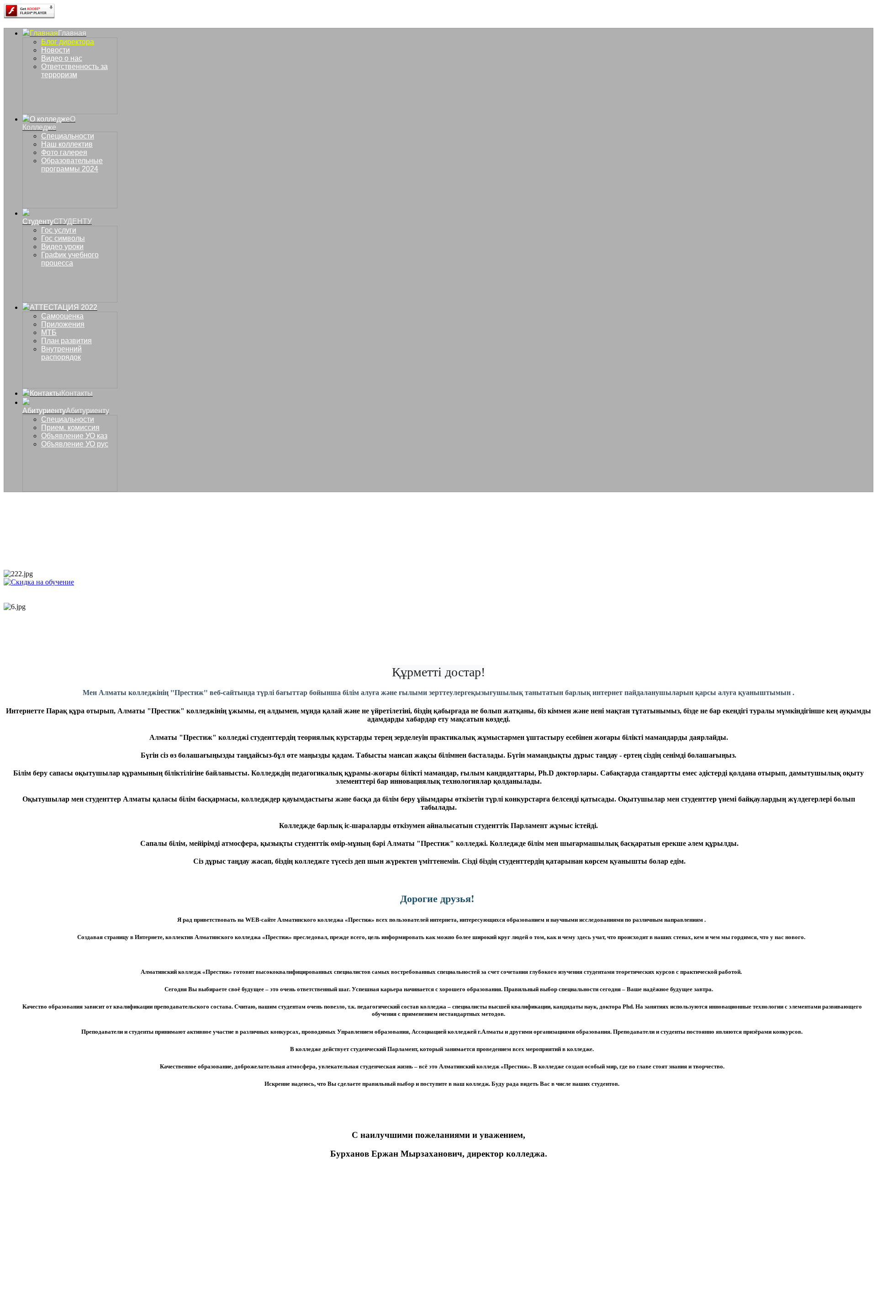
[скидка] (39, 582)
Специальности (67, 136)
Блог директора (67, 42)
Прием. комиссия (70, 427)
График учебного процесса (70, 259)
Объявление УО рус (74, 444)
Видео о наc (61, 58)
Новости (55, 50)
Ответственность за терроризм (74, 71)
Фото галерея (64, 152)
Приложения (63, 324)
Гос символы (63, 238)
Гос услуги (58, 230)
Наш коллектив (67, 144)
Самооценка (62, 316)
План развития (66, 341)
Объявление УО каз (74, 436)
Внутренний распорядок (61, 353)
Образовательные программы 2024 (72, 165)
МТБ (49, 332)
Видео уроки (62, 246)
